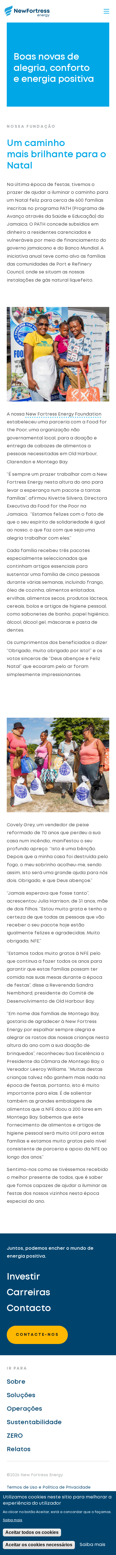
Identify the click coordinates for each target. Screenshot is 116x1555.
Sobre (16, 1382)
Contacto (29, 1309)
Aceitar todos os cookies (32, 1532)
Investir (23, 1277)
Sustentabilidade (34, 1422)
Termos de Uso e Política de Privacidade (49, 1487)
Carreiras (28, 1293)
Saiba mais (12, 1520)
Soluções (21, 1395)
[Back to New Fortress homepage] (27, 11)
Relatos (18, 1449)
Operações (24, 1409)
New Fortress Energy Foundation (63, 414)
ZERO (15, 1436)
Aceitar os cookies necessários (38, 1544)
